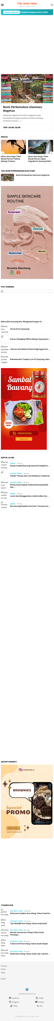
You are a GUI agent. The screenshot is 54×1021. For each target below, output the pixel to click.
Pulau (3, 973)
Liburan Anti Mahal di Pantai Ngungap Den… (30, 349)
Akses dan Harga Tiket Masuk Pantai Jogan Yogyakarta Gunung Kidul (39, 158)
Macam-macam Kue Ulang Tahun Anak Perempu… (27, 933)
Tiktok (15, 1006)
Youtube (41, 1002)
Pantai (3, 969)
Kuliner (13, 473)
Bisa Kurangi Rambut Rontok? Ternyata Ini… (30, 506)
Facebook (15, 998)
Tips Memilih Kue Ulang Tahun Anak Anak (28, 923)
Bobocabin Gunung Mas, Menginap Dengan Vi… (22, 321)
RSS (41, 1006)
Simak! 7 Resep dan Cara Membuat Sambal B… (30, 476)
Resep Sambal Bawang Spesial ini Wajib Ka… (30, 466)
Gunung (4, 966)
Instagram (15, 1002)
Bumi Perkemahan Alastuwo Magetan (22, 109)
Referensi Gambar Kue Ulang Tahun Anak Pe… (31, 913)
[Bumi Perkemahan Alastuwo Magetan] (27, 88)
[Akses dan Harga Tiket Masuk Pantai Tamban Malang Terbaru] (13, 147)
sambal (12, 463)
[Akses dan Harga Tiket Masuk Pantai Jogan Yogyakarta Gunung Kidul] (40, 147)
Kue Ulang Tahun (16, 911)
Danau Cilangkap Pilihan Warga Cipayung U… (30, 339)
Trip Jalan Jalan (27, 3)
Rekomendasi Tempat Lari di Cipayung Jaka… (30, 359)
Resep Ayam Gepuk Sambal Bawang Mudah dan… (29, 486)
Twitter (41, 998)
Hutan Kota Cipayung (19, 329)
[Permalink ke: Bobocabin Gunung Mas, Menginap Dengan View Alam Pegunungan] (27, 305)
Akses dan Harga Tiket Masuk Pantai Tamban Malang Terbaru (11, 158)
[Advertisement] (27, 44)
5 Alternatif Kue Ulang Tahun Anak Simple (29, 944)
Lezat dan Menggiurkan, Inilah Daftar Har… (29, 496)
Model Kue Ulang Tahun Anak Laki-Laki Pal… (30, 954)
